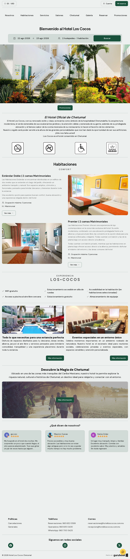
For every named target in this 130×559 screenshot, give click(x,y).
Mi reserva (121, 3)
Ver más (10, 214)
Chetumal (74, 15)
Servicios (44, 15)
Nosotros (9, 15)
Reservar (103, 15)
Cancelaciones (15, 523)
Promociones (120, 15)
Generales (13, 526)
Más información (55, 358)
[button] (65, 38)
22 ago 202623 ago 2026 (33, 38)
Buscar (107, 38)
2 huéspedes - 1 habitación (75, 38)
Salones (59, 15)
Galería (89, 15)
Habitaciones (27, 15)
